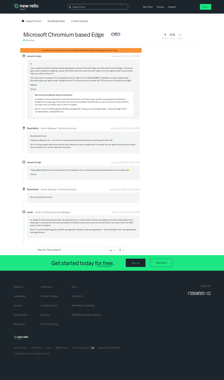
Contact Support (79, 20)
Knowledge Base (56, 20)
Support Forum (33, 20)
